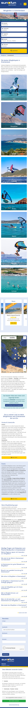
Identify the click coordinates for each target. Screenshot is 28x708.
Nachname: (4, 633)
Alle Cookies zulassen (14, 700)
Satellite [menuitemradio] (12, 337)
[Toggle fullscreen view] (24, 337)
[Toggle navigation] (21, 4)
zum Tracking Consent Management (14, 405)
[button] (18, 355)
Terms (25, 372)
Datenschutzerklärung (14, 704)
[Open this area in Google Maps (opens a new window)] (3, 372)
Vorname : (4, 639)
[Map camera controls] (24, 355)
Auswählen (4, 30)
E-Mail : (4, 621)
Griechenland (5, 24)
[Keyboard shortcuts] (10, 372)
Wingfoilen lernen (5, 665)
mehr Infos (23, 555)
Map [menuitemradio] (5, 337)
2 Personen (4, 46)
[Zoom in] (24, 366)
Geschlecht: (4, 627)
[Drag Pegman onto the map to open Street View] (24, 361)
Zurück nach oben (22, 612)
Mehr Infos (13, 323)
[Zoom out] (24, 369)
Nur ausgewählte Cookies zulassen (14, 697)
